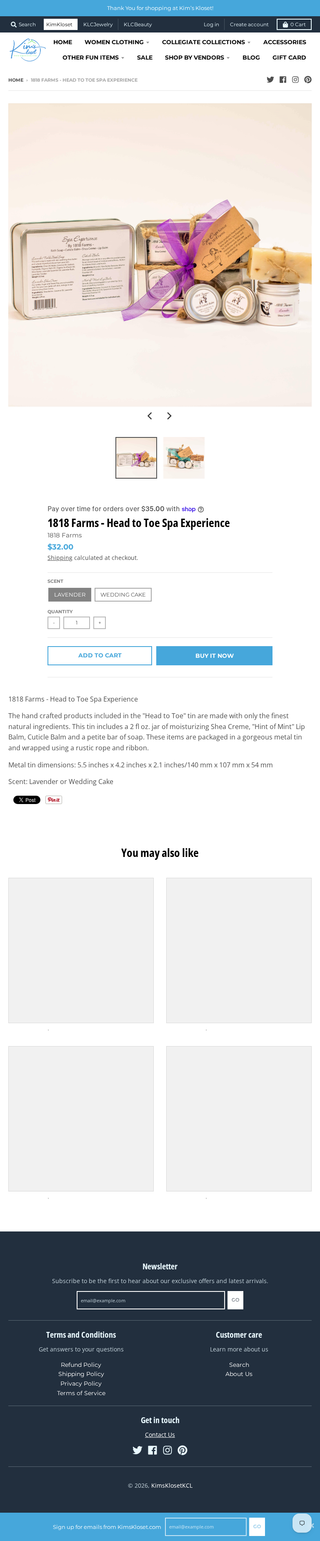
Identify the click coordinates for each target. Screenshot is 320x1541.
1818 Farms (65, 535)
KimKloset (59, 24)
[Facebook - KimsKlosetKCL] (283, 79)
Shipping (60, 558)
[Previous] (151, 416)
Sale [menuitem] (144, 57)
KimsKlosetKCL (171, 1485)
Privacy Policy (81, 1383)
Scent (55, 581)
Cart (298, 24)
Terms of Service (81, 1393)
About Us (238, 1374)
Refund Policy (81, 1365)
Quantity (60, 611)
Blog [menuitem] (251, 57)
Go (257, 1526)
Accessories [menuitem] (284, 42)
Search (239, 1365)
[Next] (169, 416)
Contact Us (160, 1435)
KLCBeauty (138, 24)
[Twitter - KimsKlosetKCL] (270, 79)
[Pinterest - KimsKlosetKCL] (308, 79)
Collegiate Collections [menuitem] (203, 42)
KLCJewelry (98, 24)
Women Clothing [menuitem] (114, 42)
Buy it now (214, 655)
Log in (211, 24)
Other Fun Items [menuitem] (90, 57)
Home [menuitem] (62, 42)
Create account (249, 24)
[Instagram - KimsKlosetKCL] (295, 79)
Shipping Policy (81, 1374)
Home (15, 80)
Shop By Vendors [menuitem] (194, 57)
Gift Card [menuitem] (289, 57)
